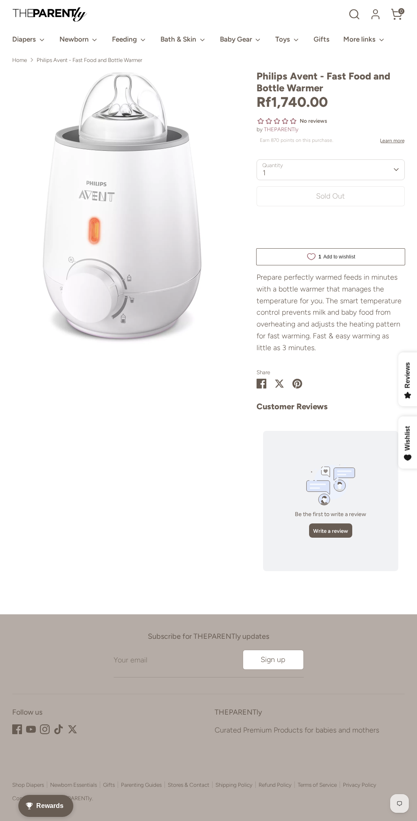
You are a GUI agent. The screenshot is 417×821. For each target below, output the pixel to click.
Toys (283, 39)
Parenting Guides (141, 784)
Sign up (273, 659)
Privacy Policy (359, 784)
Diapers (24, 39)
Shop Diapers (28, 784)
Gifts (321, 39)
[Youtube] (31, 729)
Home (19, 60)
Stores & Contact (188, 784)
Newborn (74, 39)
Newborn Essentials (73, 784)
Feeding (125, 39)
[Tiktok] (59, 729)
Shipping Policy (233, 784)
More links (360, 39)
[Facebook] (17, 729)
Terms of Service (317, 784)
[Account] (375, 14)
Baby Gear (237, 39)
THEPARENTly (281, 129)
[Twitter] (72, 729)
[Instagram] (45, 729)
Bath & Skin (179, 39)
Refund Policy (275, 784)
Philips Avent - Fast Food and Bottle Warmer (89, 60)
